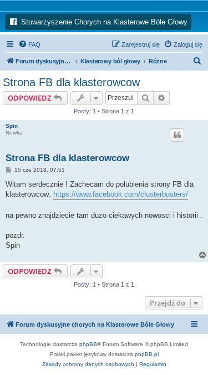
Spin (12, 126)
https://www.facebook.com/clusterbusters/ (120, 194)
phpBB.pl (147, 354)
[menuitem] (29, 44)
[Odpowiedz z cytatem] (177, 135)
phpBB (88, 344)
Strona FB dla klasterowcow (71, 82)
